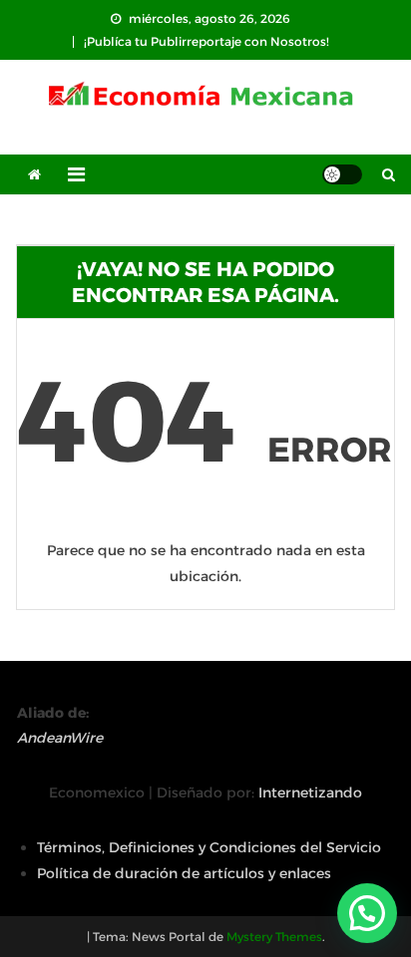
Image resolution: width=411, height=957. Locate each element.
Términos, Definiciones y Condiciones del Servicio (209, 847)
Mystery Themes (274, 936)
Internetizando (310, 792)
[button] (367, 913)
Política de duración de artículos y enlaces (184, 873)
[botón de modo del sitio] (342, 174)
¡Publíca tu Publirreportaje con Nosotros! (206, 41)
